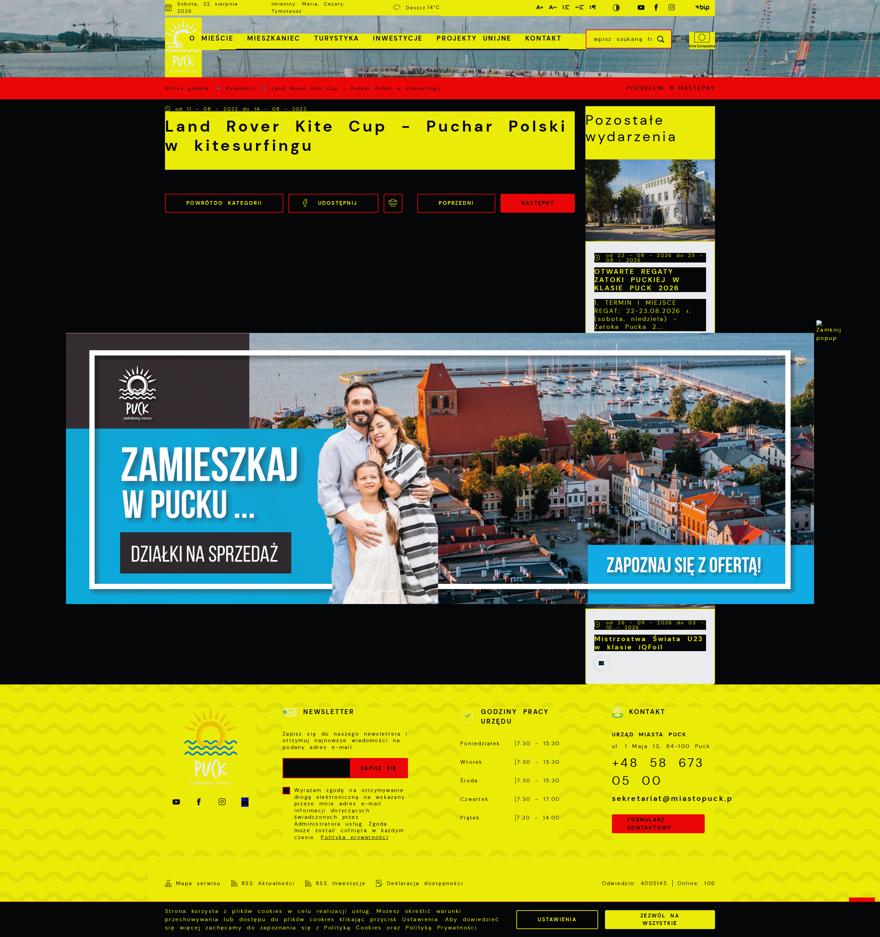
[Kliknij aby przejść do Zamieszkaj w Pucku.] (440, 468)
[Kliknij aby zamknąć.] (829, 333)
